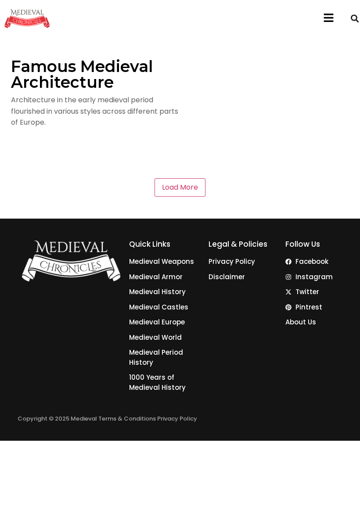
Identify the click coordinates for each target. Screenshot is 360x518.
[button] (329, 18)
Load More (180, 187)
